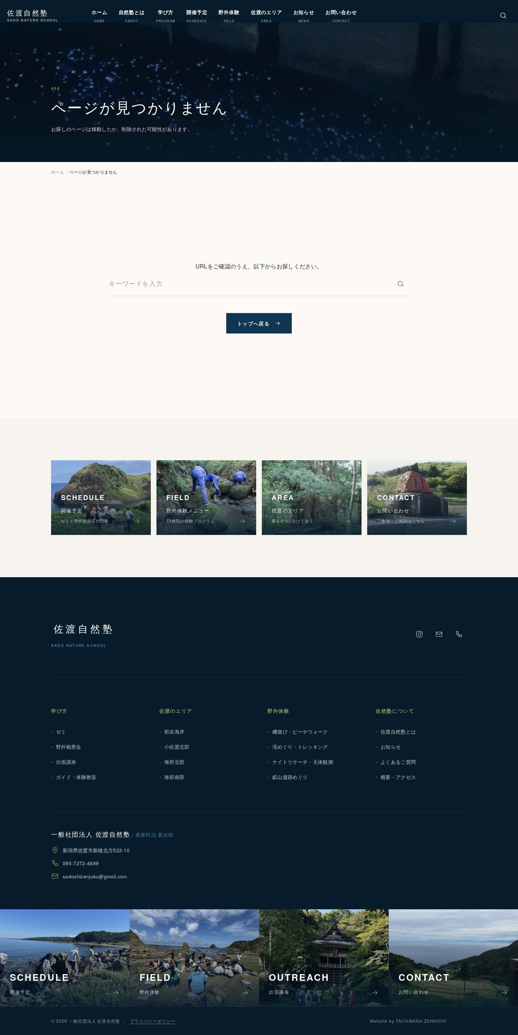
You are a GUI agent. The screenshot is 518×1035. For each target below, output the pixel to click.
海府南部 (174, 777)
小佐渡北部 (177, 746)
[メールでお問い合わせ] (439, 634)
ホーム (57, 172)
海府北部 (174, 762)
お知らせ (391, 746)
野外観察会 (68, 746)
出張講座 (66, 762)
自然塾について (395, 710)
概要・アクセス (398, 777)
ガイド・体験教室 (76, 777)
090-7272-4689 (81, 863)
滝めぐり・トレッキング (300, 746)
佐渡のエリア (175, 710)
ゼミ (61, 731)
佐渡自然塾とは (398, 731)
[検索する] (401, 284)
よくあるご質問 (398, 762)
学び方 (59, 710)
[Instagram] (419, 634)
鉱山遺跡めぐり (290, 777)
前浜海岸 (174, 731)
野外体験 (278, 710)
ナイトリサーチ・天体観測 (302, 762)
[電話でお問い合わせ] (459, 634)
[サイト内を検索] (503, 15)
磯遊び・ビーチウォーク (300, 731)
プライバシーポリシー (153, 1021)
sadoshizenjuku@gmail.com (95, 876)
